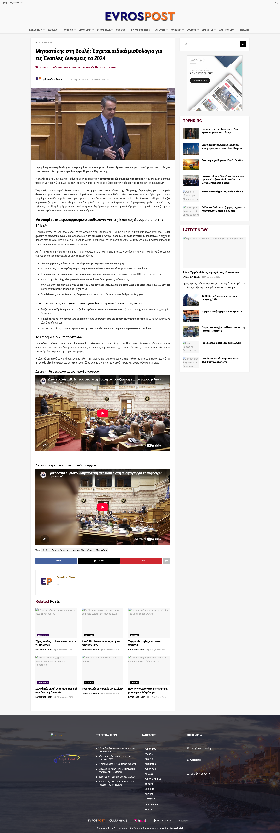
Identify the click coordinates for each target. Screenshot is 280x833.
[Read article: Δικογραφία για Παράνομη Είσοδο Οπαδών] (191, 164)
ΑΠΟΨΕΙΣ (160, 29)
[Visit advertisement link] (214, 83)
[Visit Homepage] (140, 16)
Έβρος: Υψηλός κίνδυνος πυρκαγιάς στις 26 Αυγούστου (211, 272)
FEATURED (48, 42)
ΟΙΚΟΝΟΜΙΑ (85, 29)
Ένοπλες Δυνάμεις (60, 550)
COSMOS (121, 29)
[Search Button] (276, 3)
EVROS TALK (104, 29)
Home (38, 42)
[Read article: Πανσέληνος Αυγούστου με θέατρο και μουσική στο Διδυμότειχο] (149, 671)
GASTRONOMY (227, 29)
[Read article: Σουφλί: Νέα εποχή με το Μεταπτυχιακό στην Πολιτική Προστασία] (56, 671)
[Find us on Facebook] (265, 3)
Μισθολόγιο (101, 550)
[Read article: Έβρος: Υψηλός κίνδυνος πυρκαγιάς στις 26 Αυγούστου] (56, 623)
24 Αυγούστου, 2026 (157, 697)
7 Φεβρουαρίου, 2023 (76, 79)
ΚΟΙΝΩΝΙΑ (176, 29)
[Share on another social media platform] (166, 561)
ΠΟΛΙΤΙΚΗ (68, 29)
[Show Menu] (3, 30)
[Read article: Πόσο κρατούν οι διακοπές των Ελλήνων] (103, 671)
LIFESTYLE (207, 29)
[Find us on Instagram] (270, 3)
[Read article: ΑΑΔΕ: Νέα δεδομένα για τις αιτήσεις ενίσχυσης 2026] (103, 623)
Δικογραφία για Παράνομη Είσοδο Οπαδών (222, 160)
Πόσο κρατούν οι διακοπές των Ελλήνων (102, 688)
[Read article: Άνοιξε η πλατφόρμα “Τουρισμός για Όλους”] (191, 196)
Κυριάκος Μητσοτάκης (82, 550)
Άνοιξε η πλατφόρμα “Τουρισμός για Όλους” (223, 191)
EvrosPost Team (53, 79)
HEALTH (244, 29)
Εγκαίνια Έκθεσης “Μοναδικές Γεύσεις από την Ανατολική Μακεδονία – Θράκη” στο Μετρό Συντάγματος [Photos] (223, 179)
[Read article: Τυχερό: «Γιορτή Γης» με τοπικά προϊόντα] (149, 623)
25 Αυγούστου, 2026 (64, 650)
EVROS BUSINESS (140, 29)
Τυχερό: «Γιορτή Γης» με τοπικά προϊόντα (222, 311)
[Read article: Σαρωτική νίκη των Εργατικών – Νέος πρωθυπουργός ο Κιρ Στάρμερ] (191, 133)
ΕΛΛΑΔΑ (52, 29)
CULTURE (191, 29)
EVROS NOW (35, 29)
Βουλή (45, 550)
